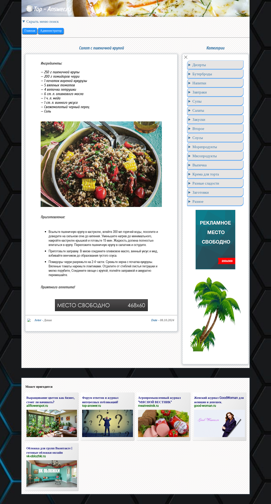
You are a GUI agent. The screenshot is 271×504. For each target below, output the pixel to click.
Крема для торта (205, 174)
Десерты (199, 64)
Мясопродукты (204, 155)
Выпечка (199, 165)
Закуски (198, 119)
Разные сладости (205, 183)
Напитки (199, 83)
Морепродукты (204, 146)
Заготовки (200, 192)
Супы (197, 101)
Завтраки (199, 92)
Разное (197, 201)
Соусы (197, 137)
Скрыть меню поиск (42, 21)
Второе (198, 128)
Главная (29, 30)
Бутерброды (202, 73)
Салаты (198, 110)
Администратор (51, 30)
